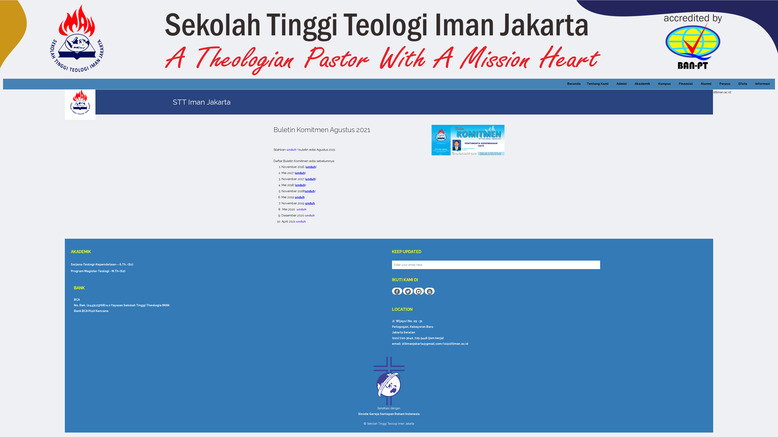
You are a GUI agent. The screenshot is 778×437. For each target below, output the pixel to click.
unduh (291, 150)
